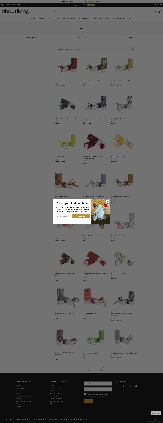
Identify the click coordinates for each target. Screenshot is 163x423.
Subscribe (81, 216)
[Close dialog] (107, 201)
